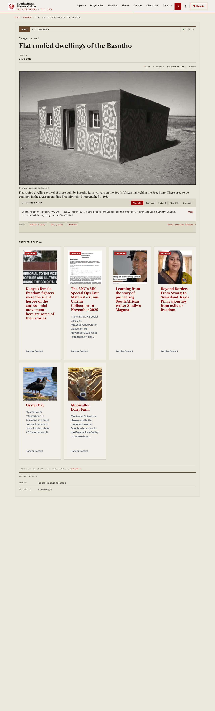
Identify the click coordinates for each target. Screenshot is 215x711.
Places (125, 5)
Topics (81, 5)
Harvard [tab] (150, 203)
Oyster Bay (35, 405)
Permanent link (176, 66)
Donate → (75, 468)
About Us (168, 5)
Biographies (96, 5)
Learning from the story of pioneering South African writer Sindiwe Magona (128, 299)
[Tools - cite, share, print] (185, 6)
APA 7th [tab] (137, 203)
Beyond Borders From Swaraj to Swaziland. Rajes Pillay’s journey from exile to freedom (175, 299)
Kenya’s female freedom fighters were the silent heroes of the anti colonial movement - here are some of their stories (40, 303)
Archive (138, 5)
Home (17, 17)
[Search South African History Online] (178, 6)
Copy (190, 212)
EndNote (73, 224)
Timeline (112, 5)
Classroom (152, 5)
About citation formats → (182, 224)
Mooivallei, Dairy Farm (80, 407)
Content (27, 17)
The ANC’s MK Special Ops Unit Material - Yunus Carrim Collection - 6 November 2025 (85, 299)
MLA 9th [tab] (174, 203)
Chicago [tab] (187, 203)
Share (192, 66)
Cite (154, 66)
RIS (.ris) (57, 224)
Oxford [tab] (162, 203)
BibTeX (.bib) (37, 224)
